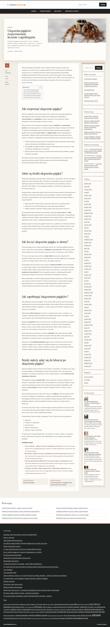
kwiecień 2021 (87, 275)
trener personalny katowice (75, 612)
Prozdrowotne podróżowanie (12, 555)
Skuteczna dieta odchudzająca (12, 587)
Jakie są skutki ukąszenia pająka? (31, 91)
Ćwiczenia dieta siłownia (10, 618)
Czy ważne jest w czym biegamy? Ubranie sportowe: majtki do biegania (25, 578)
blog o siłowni (51, 604)
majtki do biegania (47, 607)
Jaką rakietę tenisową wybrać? (12, 540)
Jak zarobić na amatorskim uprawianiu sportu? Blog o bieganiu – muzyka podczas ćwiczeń (93, 151)
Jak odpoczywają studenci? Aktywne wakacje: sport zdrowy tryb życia (92, 95)
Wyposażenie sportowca (11, 561)
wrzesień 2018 (87, 333)
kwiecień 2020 (87, 310)
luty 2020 (86, 316)
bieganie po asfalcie (25, 604)
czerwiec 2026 (88, 189)
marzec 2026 (87, 198)
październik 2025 (88, 213)
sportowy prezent (8, 612)
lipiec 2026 (87, 186)
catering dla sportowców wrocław (63, 604)
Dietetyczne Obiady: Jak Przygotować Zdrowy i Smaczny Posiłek (92, 471)
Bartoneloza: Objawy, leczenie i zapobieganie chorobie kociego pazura (46, 453)
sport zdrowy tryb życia (22, 612)
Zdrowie (33, 11)
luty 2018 (86, 351)
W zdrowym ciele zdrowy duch (12, 584)
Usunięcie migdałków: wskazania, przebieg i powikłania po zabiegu (19, 514)
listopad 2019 (87, 322)
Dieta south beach (28, 481)
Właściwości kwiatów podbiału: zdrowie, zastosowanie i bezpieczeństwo (92, 127)
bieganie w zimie (34, 604)
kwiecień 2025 (87, 230)
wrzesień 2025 (88, 216)
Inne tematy (58, 11)
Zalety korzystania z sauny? (91, 100)
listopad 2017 (87, 360)
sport (103, 609)
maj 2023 (86, 251)
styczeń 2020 (87, 319)
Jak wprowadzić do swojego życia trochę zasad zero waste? (61, 483)
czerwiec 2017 (87, 366)
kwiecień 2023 (87, 254)
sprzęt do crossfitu (34, 612)
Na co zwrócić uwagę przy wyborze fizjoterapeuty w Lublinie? (22, 552)
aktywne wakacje (7, 604)
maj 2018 (86, 342)
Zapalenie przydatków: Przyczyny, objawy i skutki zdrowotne (72, 511)
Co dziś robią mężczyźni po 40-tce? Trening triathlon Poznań (22, 549)
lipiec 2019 (86, 328)
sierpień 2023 (87, 245)
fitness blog (30, 607)
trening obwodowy (22, 615)
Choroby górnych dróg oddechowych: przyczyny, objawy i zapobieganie (46, 461)
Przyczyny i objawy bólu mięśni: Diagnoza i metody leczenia (72, 508)
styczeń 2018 (87, 354)
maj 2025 (86, 227)
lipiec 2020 (87, 301)
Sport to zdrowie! (8, 537)
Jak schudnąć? (7, 570)
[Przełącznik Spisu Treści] (39, 87)
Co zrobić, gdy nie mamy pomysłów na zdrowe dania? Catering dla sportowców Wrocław (30, 567)
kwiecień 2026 (87, 195)
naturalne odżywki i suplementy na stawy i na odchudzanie (86, 607)
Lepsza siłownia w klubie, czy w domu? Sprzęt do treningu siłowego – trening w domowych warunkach (35, 575)
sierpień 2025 (87, 219)
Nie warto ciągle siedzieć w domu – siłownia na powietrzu (21, 593)
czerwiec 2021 (87, 269)
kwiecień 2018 (87, 345)
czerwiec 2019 (87, 330)
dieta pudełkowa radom (17, 607)
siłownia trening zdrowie (92, 609)
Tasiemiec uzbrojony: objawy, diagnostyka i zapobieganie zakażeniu (46, 468)
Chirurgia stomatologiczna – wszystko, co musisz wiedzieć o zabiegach (92, 403)
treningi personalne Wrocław (95, 612)
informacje (38, 607)
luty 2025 (86, 236)
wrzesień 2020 (88, 295)
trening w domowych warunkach (55, 615)
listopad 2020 (87, 289)
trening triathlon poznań (38, 615)
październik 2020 (88, 292)
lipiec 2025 (87, 221)
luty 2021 (86, 280)
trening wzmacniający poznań (71, 615)
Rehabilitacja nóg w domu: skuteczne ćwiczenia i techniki (71, 518)
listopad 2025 (87, 210)
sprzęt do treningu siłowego (47, 612)
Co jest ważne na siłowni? (90, 79)
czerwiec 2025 (88, 224)
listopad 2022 (87, 263)
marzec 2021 (87, 277)
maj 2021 (86, 272)
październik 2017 (88, 363)
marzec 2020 (87, 313)
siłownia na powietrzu (78, 609)
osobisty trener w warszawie (20, 609)
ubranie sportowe (86, 615)
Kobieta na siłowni (8, 581)
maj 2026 (86, 192)
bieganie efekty (15, 604)
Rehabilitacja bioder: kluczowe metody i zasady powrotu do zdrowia (20, 518)
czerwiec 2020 (88, 304)
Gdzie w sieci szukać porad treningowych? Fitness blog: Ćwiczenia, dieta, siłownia (91, 84)
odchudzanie (6, 609)
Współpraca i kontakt (72, 11)
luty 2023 (86, 260)
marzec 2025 (87, 233)
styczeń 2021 (87, 283)
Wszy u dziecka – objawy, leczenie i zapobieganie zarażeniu (43, 446)
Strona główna (102, 624)
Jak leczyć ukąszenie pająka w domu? (32, 93)
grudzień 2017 (87, 357)
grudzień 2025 (87, 207)
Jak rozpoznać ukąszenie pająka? (31, 90)
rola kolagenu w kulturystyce (59, 609)
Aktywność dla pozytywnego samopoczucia (17, 558)
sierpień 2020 (87, 298)
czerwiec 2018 (87, 339)
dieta (75, 604)
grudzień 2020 (87, 286)
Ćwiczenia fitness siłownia (24, 618)
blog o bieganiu (43, 604)
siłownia (69, 609)
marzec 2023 (87, 257)
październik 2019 (88, 325)
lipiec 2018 (86, 336)
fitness (26, 607)
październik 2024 (88, 239)
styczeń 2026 (87, 204)
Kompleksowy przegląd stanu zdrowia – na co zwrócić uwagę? (72, 514)
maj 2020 (86, 307)
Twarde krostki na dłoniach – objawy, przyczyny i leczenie (17, 508)
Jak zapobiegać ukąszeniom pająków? (32, 95)
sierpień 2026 (87, 183)
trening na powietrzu (9, 615)
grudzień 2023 (87, 242)
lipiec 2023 (87, 248)
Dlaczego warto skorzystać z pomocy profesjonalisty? (20, 534)
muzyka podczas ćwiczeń (59, 607)
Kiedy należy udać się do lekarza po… (32, 97)
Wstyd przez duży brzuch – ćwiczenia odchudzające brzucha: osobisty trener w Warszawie (31, 590)
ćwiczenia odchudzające (58, 618)
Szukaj (103, 4)
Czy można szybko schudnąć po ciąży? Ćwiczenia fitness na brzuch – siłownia (27, 596)
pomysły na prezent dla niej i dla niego (41, 609)
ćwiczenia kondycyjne (36, 618)
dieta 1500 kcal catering (83, 604)
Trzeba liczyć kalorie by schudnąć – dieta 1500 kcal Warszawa (22, 564)
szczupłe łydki (61, 612)
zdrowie (96, 615)
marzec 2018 (87, 348)
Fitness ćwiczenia (45, 11)
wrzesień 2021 (87, 266)
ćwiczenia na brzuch (46, 618)
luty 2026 (86, 201)
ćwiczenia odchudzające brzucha (76, 618)
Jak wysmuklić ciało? (89, 90)
